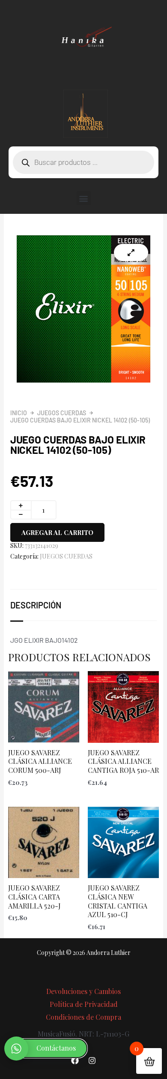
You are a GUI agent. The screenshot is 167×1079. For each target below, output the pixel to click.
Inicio (18, 412)
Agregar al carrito (57, 532)
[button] (84, 198)
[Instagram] (92, 1060)
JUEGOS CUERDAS (61, 412)
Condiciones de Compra (83, 1016)
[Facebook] (75, 1060)
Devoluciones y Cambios (83, 991)
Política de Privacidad (84, 1004)
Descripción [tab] (35, 605)
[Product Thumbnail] (131, 252)
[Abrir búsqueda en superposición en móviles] (83, 162)
